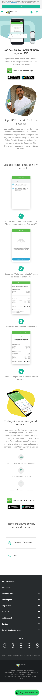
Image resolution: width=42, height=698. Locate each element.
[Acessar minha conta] (30, 12)
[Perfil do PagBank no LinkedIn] (29, 645)
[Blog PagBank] (37, 645)
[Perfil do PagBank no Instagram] (13, 645)
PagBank (17, 12)
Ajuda (21, 638)
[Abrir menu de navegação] (2, 12)
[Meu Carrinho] (37, 12)
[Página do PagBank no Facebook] (5, 645)
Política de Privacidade (12, 2)
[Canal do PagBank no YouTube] (21, 645)
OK (21, 7)
